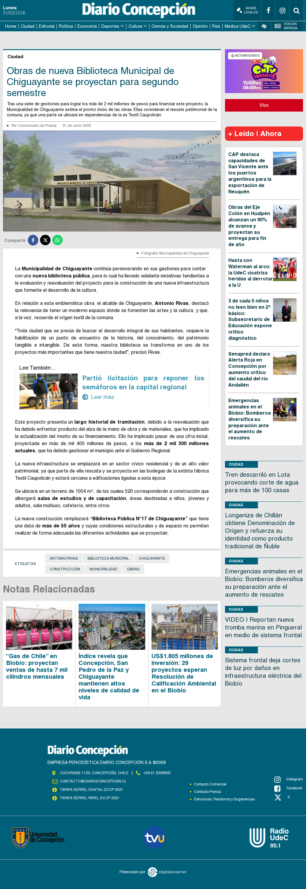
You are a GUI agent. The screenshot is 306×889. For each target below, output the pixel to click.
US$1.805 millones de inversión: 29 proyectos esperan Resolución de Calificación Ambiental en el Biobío (184, 673)
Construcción (65, 569)
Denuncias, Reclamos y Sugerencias (224, 799)
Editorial (46, 26)
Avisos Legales (251, 10)
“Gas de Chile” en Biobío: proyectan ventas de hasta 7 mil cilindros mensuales (37, 666)
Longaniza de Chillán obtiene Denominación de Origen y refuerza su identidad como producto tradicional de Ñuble (260, 531)
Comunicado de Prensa (37, 126)
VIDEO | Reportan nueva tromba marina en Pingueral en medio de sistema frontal (263, 627)
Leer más (98, 397)
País (216, 26)
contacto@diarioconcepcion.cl (93, 781)
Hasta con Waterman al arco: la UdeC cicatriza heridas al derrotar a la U (250, 272)
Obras (133, 569)
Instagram (295, 779)
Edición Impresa (290, 26)
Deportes (110, 26)
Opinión (200, 26)
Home (10, 26)
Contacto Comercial (210, 784)
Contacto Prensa (207, 792)
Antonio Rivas (64, 558)
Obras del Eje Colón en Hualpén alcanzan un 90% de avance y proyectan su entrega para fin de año (249, 225)
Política (66, 26)
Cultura (135, 26)
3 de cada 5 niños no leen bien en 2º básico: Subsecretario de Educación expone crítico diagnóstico (250, 319)
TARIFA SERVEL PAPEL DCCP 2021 (90, 798)
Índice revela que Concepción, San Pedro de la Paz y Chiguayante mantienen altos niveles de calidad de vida (109, 676)
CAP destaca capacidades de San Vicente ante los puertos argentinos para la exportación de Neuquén (249, 173)
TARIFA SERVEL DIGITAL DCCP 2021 (91, 790)
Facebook (294, 788)
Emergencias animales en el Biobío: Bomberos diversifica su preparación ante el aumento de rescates (249, 419)
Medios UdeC (237, 26)
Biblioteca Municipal (108, 558)
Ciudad (27, 26)
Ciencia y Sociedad (170, 26)
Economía (87, 26)
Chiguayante (152, 558)
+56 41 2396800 (156, 773)
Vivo (264, 105)
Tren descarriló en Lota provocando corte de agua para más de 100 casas (262, 482)
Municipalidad (103, 569)
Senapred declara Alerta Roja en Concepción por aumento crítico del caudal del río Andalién (249, 369)
